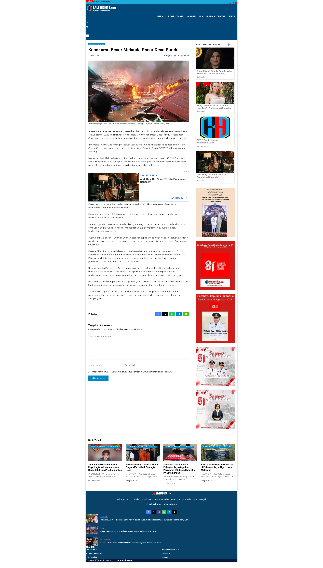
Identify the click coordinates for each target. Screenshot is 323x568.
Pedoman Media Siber (171, 549)
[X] (227, 3)
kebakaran (179, 254)
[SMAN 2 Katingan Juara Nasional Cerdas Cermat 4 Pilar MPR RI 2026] (92, 530)
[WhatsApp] (164, 512)
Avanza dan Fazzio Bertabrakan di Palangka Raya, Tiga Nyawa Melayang (217, 467)
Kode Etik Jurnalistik (94, 553)
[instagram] (230, 3)
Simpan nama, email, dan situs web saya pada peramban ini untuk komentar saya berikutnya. (131, 372)
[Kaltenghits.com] (101, 8)
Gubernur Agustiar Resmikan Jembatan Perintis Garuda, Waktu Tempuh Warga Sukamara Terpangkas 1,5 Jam (144, 520)
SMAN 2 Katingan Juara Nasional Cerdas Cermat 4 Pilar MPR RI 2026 (128, 531)
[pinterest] (233, 3)
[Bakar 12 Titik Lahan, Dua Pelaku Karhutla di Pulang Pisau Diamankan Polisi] (92, 541)
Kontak (165, 557)
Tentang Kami (91, 549)
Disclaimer (166, 553)
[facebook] (224, 3)
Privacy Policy (91, 557)
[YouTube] (236, 3)
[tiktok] (174, 512)
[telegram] (169, 512)
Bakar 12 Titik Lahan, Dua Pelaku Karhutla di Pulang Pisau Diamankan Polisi (130, 543)
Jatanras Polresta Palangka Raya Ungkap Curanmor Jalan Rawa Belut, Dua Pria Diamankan (105, 467)
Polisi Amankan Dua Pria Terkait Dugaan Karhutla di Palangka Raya (142, 467)
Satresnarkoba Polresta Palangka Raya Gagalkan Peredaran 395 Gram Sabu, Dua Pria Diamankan (179, 468)
